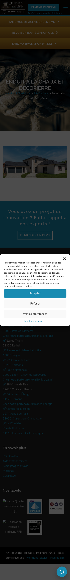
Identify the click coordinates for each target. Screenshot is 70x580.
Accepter (35, 293)
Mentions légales (33, 321)
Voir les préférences (35, 314)
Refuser (35, 303)
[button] (64, 259)
